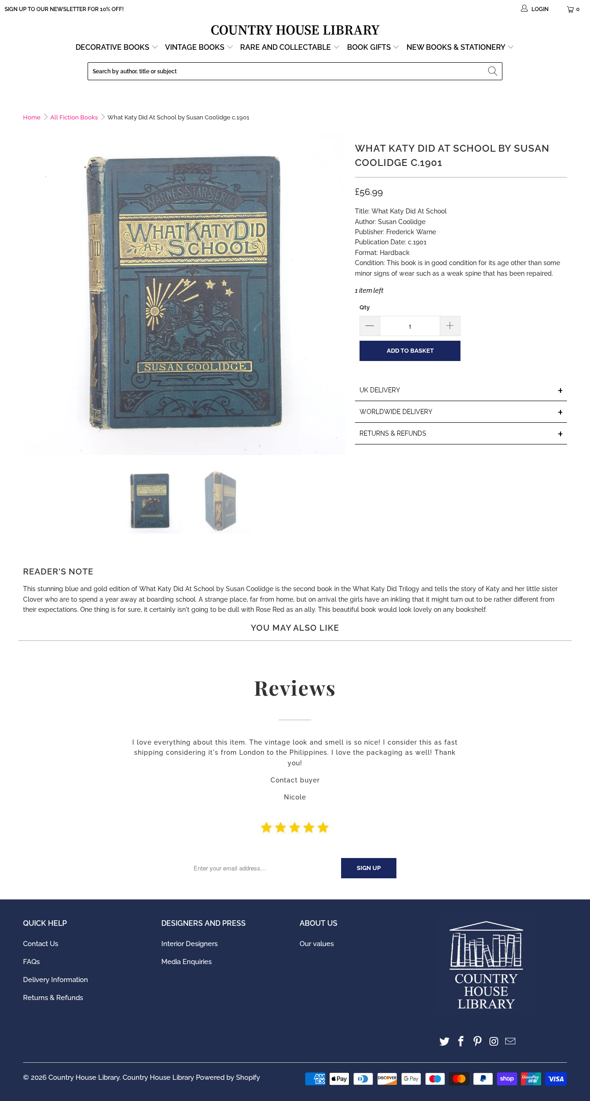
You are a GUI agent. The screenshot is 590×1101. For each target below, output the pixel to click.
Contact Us (40, 944)
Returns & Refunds (53, 998)
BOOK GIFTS (370, 47)
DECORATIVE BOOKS (113, 47)
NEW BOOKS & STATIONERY (457, 47)
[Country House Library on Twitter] (445, 1042)
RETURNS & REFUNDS (461, 434)
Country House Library (83, 1077)
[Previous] (30, 293)
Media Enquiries (186, 962)
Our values (317, 944)
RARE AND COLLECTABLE (286, 47)
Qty (365, 307)
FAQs (31, 962)
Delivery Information (55, 980)
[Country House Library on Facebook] (461, 1042)
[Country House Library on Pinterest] (477, 1042)
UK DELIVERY (461, 391)
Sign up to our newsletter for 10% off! (64, 9)
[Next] (338, 293)
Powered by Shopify (228, 1077)
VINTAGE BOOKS (194, 47)
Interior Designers (189, 944)
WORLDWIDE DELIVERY (461, 412)
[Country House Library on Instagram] (494, 1042)
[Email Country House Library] (511, 1042)
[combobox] (295, 71)
